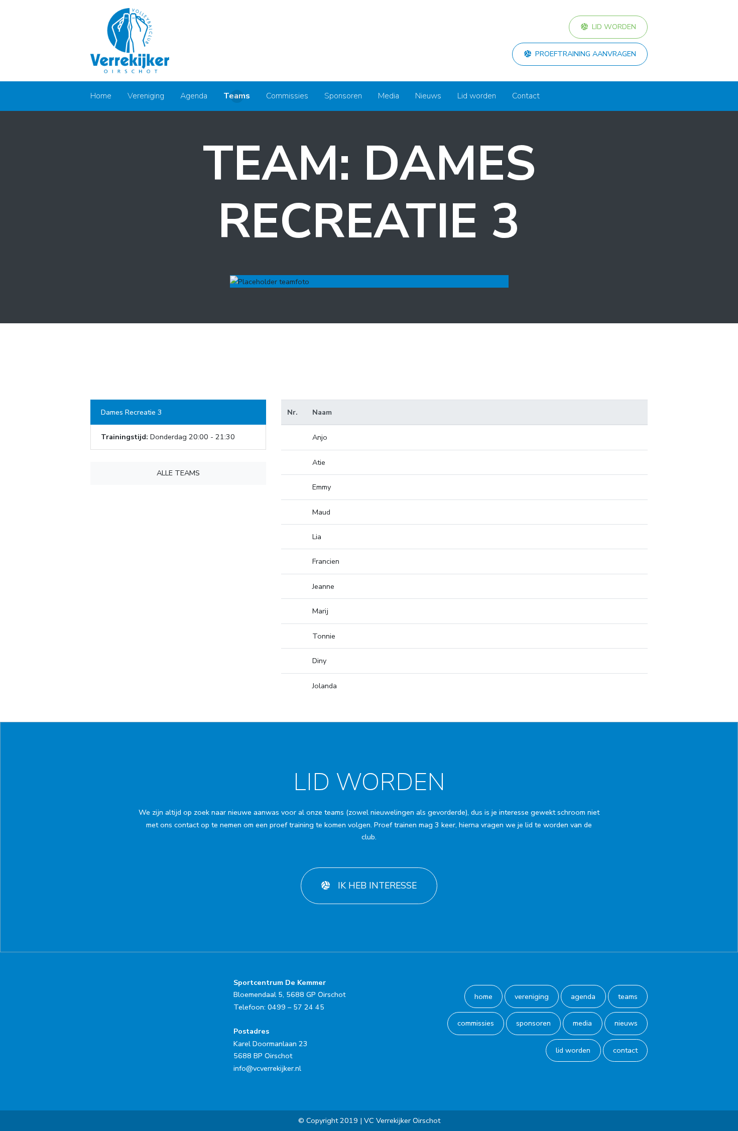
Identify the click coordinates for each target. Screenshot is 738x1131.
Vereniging (146, 95)
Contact (526, 95)
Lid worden (614, 27)
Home (100, 95)
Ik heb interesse (377, 885)
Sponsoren (343, 95)
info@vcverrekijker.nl (267, 1068)
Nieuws (428, 95)
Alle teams (178, 473)
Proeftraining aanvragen (585, 54)
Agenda (193, 95)
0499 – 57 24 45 (296, 1007)
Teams (236, 95)
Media (388, 95)
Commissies (287, 95)
